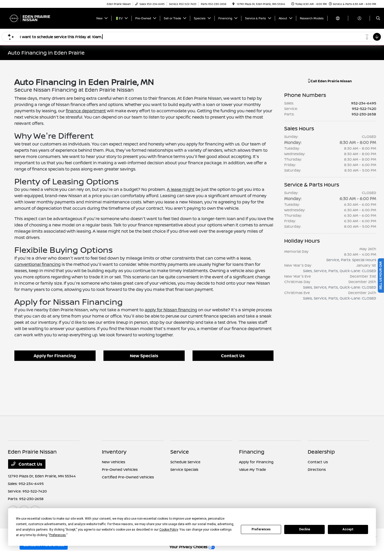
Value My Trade (252, 469)
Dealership (321, 451)
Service (179, 451)
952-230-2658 (364, 114)
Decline (304, 529)
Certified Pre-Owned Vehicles (128, 476)
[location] (233, 4)
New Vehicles (113, 461)
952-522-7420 (364, 108)
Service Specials (184, 469)
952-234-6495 (363, 103)
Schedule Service (185, 461)
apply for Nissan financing (171, 310)
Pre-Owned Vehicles (120, 469)
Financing (251, 451)
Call (331, 81)
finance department (86, 111)
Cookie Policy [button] (168, 529)
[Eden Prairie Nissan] (31, 18)
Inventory (114, 451)
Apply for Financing (55, 356)
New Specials (144, 356)
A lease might (180, 189)
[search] (378, 18)
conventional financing (37, 264)
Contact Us (233, 356)
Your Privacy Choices (189, 546)
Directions (317, 469)
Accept (347, 529)
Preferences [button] (57, 535)
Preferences (261, 529)
